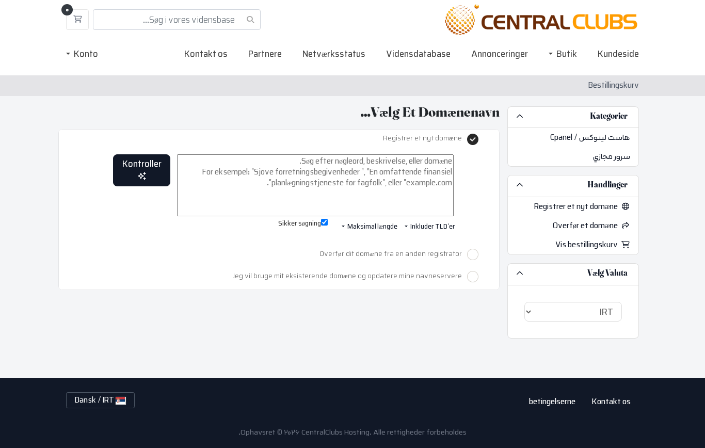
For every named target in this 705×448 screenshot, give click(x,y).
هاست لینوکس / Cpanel (590, 137)
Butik (566, 53)
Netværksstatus (333, 53)
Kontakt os (206, 53)
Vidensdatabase (418, 53)
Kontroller (142, 163)
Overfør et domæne (587, 225)
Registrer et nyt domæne (577, 206)
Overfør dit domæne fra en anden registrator (390, 254)
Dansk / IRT (95, 400)
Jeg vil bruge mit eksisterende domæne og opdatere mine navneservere (347, 276)
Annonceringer (499, 53)
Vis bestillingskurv (588, 244)
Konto (85, 53)
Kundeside (618, 53)
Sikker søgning (299, 224)
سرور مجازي (611, 156)
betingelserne (552, 401)
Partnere (265, 53)
